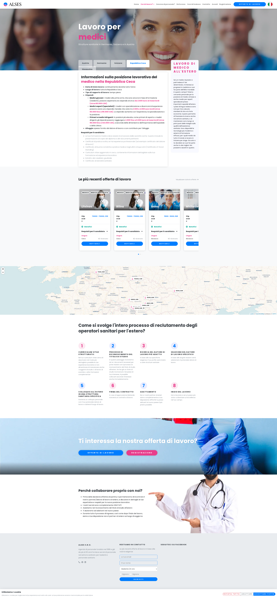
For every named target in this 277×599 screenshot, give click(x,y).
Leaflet (252, 314)
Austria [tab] (85, 63)
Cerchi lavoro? (147, 4)
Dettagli (95, 244)
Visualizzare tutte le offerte (186, 179)
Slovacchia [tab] (87, 69)
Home (136, 4)
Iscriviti (138, 579)
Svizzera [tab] (118, 63)
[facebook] (82, 562)
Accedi (215, 4)
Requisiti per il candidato (93, 231)
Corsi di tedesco (194, 4)
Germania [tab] (101, 63)
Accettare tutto (264, 594)
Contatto (206, 4)
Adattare (247, 594)
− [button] (3, 272)
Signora (125, 574)
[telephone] (79, 562)
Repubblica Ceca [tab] (138, 63)
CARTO (274, 314)
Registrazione (225, 4)
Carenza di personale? (165, 4)
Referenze (181, 4)
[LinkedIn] (85, 562)
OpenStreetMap (260, 314)
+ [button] (3, 269)
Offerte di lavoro (250, 4)
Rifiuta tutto (232, 594)
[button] (138, 254)
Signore (135, 574)
